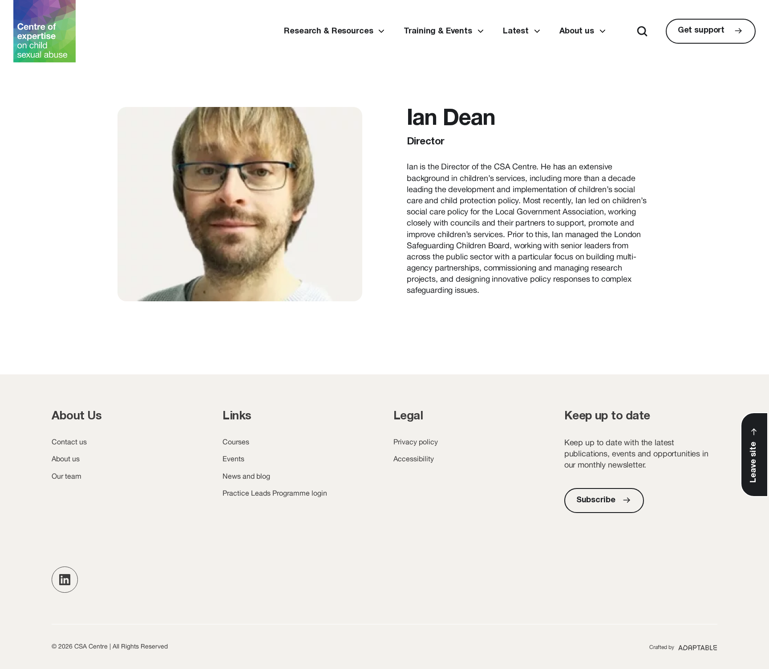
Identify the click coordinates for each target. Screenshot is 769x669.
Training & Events (438, 31)
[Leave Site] (754, 454)
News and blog (246, 476)
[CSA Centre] (44, 31)
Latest (516, 31)
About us (576, 31)
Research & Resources (328, 31)
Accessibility (413, 459)
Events (233, 459)
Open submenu (381, 31)
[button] (65, 579)
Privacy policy (415, 442)
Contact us (69, 442)
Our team (66, 476)
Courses (236, 442)
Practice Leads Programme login (275, 493)
